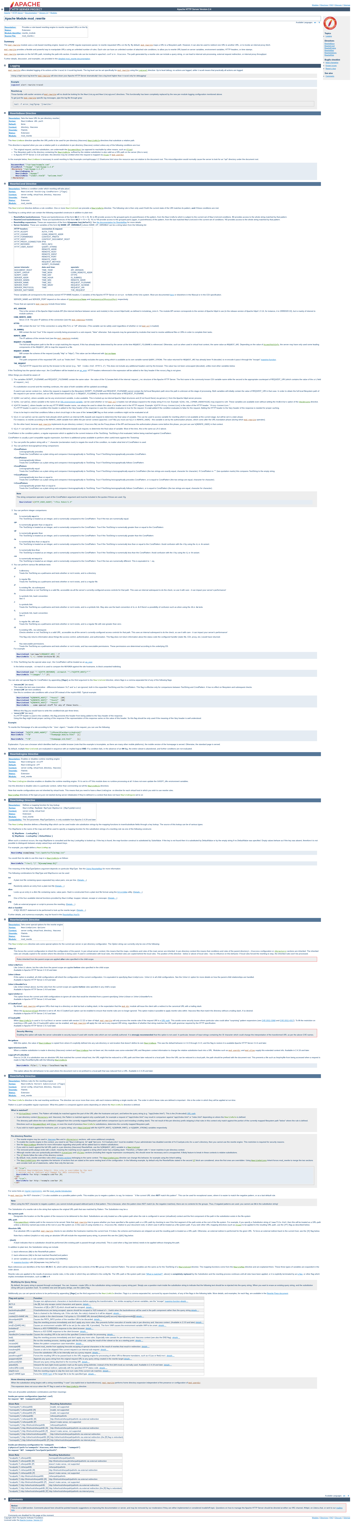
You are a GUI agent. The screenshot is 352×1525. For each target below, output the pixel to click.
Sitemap (346, 5)
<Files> (81, 1153)
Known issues (331, 66)
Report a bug (331, 69)
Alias (129, 150)
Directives (324, 5)
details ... (184, 1301)
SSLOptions (304, 402)
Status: (8, 30)
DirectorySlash (30, 1011)
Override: (13, 130)
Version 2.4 (43, 13)
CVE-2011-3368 (269, 1020)
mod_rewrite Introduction (61, 1191)
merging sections (64, 1158)
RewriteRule (329, 55)
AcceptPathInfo (271, 344)
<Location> (66, 1153)
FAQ (331, 5)
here (172, 295)
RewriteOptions (330, 53)
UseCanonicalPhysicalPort (104, 299)
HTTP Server (17, 13)
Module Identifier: (13, 33)
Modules (315, 5)
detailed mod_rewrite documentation (74, 59)
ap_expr (83, 370)
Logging (329, 36)
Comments (330, 76)
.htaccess (51, 1139)
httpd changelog (332, 63)
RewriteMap (329, 50)
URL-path (165, 1020)
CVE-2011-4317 (287, 1020)
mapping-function (268, 359)
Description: (10, 27)
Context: (13, 127)
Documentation (31, 13)
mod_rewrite (14, 45)
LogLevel (143, 70)
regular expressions (33, 1191)
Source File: (10, 36)
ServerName (110, 353)
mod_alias (250, 1050)
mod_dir (125, 1006)
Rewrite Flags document (277, 1293)
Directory (43, 1117)
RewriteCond (329, 46)
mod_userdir (118, 155)
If (22, 1155)
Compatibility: (15, 819)
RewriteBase (329, 44)
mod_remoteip (78, 320)
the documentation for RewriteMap (112, 222)
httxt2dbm (122, 892)
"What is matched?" (154, 1274)
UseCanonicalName (77, 299)
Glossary (338, 5)
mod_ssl (146, 326)
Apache (7, 13)
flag (300, 1274)
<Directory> (280, 951)
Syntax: (12, 121)
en (315, 22)
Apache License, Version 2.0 (31, 1520)
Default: (12, 124)
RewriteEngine (330, 48)
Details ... (82, 880)
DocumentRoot (74, 150)
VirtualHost (25, 1114)
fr (319, 22)
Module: (12, 136)
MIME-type (47, 1374)
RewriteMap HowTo (71, 914)
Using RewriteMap (94, 869)
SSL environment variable (71, 402)
